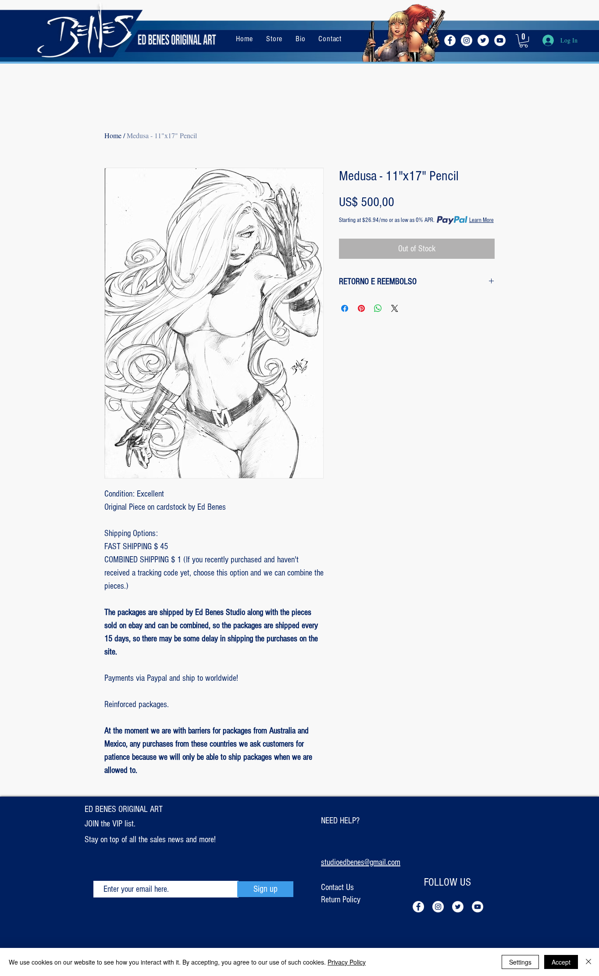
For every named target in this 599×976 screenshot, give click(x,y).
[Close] (588, 962)
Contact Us (337, 887)
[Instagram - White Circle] (466, 40)
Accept (561, 962)
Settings (520, 962)
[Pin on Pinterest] (361, 308)
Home (112, 135)
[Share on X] (394, 308)
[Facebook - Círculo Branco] (450, 40)
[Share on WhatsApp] (378, 308)
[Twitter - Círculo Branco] (483, 40)
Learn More (481, 220)
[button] (523, 40)
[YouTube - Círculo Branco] (500, 40)
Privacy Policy (347, 962)
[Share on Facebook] (344, 308)
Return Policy (340, 899)
